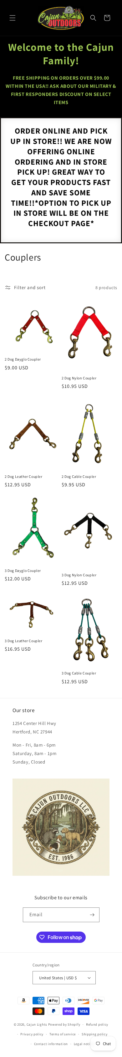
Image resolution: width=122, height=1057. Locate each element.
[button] (12, 18)
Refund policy (97, 1024)
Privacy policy (31, 1034)
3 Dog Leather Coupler (24, 640)
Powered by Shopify (64, 1024)
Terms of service (62, 1034)
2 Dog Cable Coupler (79, 476)
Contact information (51, 1044)
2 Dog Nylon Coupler (79, 378)
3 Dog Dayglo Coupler (23, 570)
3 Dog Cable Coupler (79, 673)
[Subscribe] (92, 914)
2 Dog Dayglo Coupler (23, 359)
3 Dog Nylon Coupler (79, 575)
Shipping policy (95, 1034)
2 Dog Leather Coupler (24, 476)
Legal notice (84, 1044)
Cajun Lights (37, 1024)
